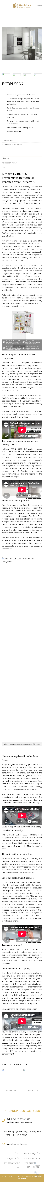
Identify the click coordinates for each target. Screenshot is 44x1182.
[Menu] (3, 5)
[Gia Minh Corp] (22, 6)
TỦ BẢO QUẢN (32, 1153)
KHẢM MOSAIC (32, 1158)
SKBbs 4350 (11, 1091)
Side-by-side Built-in (15, 144)
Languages (39, 5)
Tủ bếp (16, 1153)
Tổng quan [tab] (6, 158)
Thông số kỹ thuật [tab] (9, 163)
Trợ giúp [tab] (5, 167)
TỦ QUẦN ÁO (13, 1158)
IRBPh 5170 (33, 1091)
